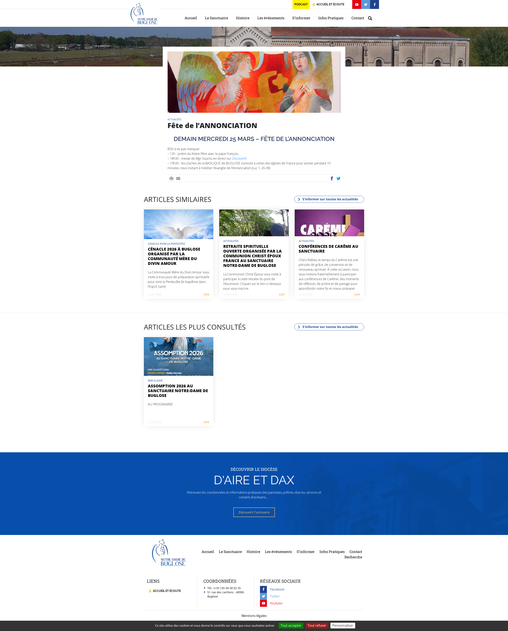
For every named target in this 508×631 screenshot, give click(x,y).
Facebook (332, 178)
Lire (206, 294)
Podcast (301, 4)
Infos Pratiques (330, 17)
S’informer (301, 17)
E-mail (178, 178)
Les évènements (270, 17)
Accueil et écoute (166, 590)
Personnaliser (342, 625)
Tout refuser (317, 625)
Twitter (339, 178)
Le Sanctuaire (216, 17)
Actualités (174, 119)
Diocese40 (239, 158)
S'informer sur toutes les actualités (330, 199)
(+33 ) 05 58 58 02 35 (227, 588)
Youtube (276, 603)
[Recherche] (372, 18)
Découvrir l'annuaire (254, 512)
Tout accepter (291, 625)
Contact (357, 17)
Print (171, 178)
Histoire (242, 17)
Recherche (353, 557)
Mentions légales (254, 616)
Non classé (155, 380)
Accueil (191, 17)
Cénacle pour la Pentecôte (166, 243)
